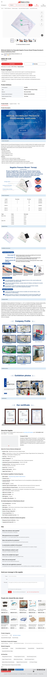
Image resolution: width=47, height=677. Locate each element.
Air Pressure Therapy (33, 662)
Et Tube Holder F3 (13, 609)
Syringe (11, 648)
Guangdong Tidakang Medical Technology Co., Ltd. (13, 53)
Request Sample (21, 66)
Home (2, 8)
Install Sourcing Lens (6, 671)
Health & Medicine (8, 8)
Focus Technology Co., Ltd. (15, 673)
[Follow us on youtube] (42, 669)
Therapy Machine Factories (7, 656)
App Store (4, 669)
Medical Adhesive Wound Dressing (8, 662)
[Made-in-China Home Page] (23, 2)
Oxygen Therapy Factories (6, 659)
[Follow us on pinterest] (44, 669)
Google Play (11, 669)
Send (10, 591)
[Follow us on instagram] (41, 669)
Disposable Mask (31, 648)
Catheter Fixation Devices (20, 476)
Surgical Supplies (5, 648)
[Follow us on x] (39, 669)
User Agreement (29, 673)
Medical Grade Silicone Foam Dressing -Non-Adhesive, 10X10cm (33, 626)
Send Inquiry (12, 63)
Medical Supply (14, 8)
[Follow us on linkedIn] (33, 671)
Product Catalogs (17, 635)
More (2, 666)
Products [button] (11, 5)
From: (6, 576)
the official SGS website (28, 432)
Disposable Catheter (40, 648)
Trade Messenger (19, 669)
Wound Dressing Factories (31, 656)
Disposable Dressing (33, 8)
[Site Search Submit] (31, 5)
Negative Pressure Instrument (22, 662)
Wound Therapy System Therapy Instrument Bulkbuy (11, 664)
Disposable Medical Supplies (24, 8)
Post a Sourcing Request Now (33, 591)
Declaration (35, 673)
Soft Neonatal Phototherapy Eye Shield (4, 610)
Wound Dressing (12, 476)
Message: (5, 582)
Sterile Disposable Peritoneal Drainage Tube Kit (22, 626)
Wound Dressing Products (29, 659)
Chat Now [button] (36, 63)
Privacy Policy (41, 673)
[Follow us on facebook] (37, 669)
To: (6, 579)
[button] (1, 1)
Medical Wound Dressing (18, 659)
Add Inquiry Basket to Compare (23, 44)
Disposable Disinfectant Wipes (7, 651)
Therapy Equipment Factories (19, 656)
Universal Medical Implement (21, 648)
